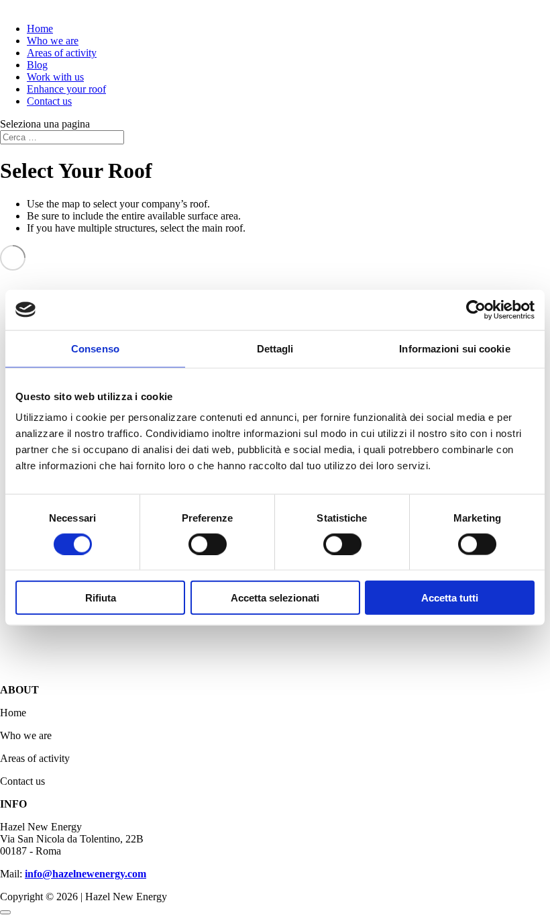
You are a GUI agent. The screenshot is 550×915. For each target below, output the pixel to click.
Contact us (49, 101)
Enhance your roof (66, 89)
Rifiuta (100, 598)
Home (40, 28)
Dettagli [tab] (275, 348)
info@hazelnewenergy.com (85, 873)
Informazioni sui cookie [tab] (454, 348)
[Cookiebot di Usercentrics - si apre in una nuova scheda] (476, 309)
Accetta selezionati (275, 598)
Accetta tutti (449, 598)
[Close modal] (5, 912)
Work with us (55, 77)
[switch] (207, 544)
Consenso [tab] (95, 348)
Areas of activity (62, 52)
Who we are (52, 40)
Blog (37, 64)
